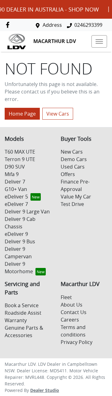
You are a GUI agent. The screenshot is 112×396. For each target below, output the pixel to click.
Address (52, 24)
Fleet (66, 297)
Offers (68, 174)
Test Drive (72, 204)
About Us (71, 304)
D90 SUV (15, 166)
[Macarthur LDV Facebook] (9, 25)
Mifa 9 (12, 174)
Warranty (16, 320)
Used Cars (73, 166)
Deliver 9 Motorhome (19, 267)
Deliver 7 (15, 181)
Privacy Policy (76, 342)
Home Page (22, 113)
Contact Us (73, 312)
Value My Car (76, 196)
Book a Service (22, 305)
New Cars (72, 151)
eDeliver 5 (16, 196)
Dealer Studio (44, 390)
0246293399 (88, 24)
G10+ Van (16, 189)
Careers (70, 319)
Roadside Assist (23, 312)
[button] (99, 41)
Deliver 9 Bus (20, 241)
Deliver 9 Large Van (27, 211)
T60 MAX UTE (20, 151)
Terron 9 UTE (20, 159)
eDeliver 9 (16, 234)
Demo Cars (74, 159)
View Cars (57, 113)
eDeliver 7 (16, 204)
